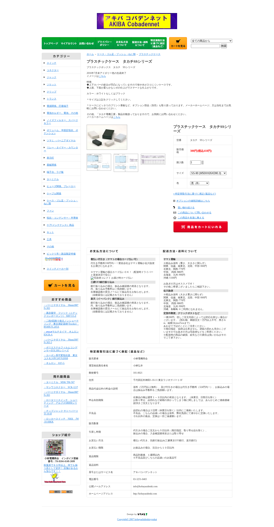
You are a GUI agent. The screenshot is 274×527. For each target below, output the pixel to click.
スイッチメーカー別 (57, 268)
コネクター (53, 70)
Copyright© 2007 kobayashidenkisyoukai (137, 519)
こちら (102, 76)
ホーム (90, 54)
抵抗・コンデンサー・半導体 (62, 217)
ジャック (51, 77)
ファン (50, 210)
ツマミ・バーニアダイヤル (61, 140)
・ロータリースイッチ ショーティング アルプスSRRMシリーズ (60, 403)
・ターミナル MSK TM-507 (59, 382)
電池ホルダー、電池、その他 (62, 113)
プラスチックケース (149, 54)
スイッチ (51, 63)
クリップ (51, 91)
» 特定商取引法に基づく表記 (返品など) (194, 193)
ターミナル (53, 179)
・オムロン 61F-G (54, 363)
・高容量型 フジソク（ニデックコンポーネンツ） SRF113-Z (60, 314)
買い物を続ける (186, 207)
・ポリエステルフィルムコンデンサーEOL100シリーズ (60, 349)
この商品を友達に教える (191, 217)
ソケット (51, 84)
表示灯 (50, 157)
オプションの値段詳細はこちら (193, 200)
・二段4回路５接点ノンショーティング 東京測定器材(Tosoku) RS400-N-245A (61, 323)
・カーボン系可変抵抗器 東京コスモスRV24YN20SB (60, 357)
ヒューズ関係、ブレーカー (61, 186)
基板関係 (51, 164)
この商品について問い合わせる (194, 212)
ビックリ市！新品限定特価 (61, 253)
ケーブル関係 (54, 193)
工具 (49, 239)
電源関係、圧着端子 (57, 106)
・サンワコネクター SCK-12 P (61, 387)
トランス (51, 98)
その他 (50, 246)
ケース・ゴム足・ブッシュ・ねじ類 (116, 54)
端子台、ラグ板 (55, 172)
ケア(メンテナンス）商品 (60, 225)
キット (50, 232)
